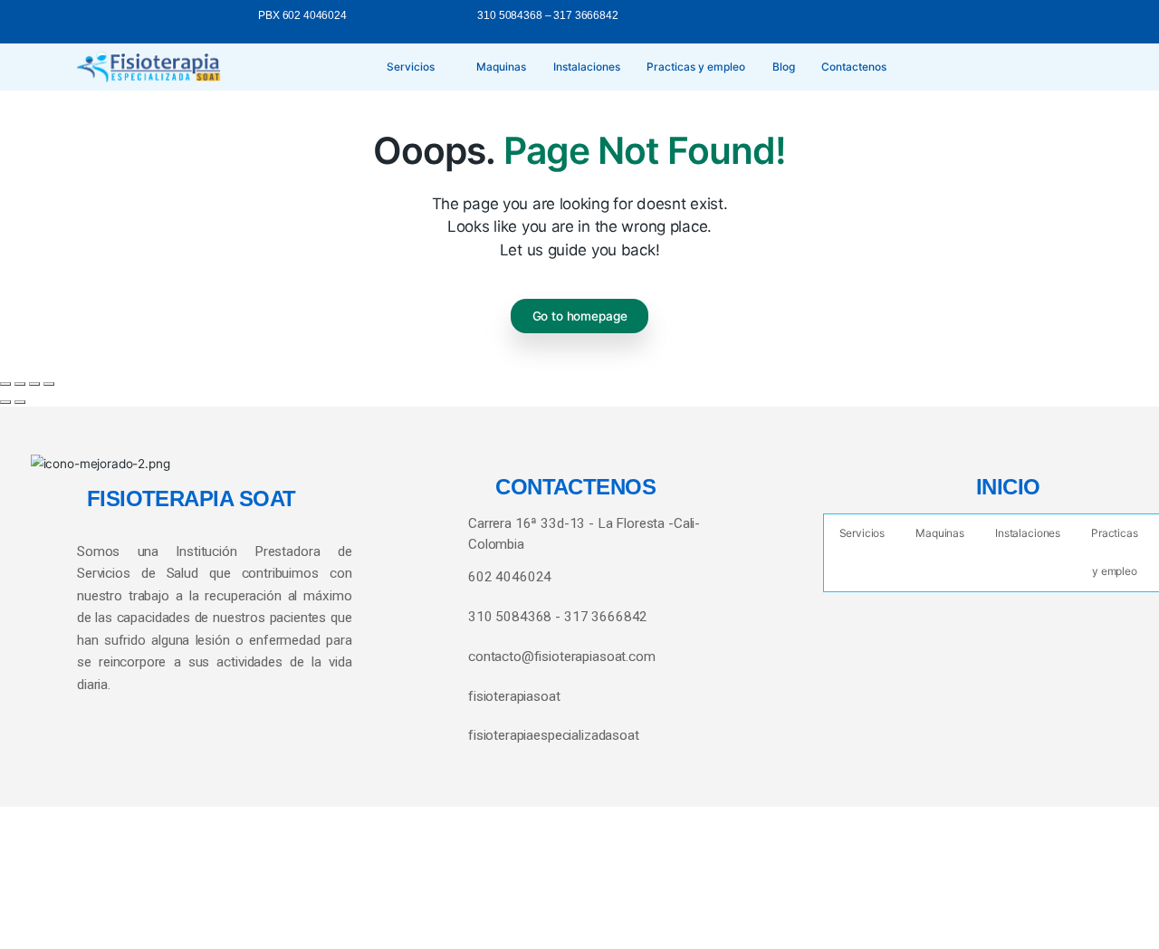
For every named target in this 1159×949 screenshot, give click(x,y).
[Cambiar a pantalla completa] (19, 384)
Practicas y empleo (696, 66)
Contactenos (853, 66)
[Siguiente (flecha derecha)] (19, 402)
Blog (783, 66)
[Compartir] (34, 384)
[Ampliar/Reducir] (5, 384)
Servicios (411, 66)
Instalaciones (586, 66)
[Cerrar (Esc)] (48, 384)
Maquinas (501, 66)
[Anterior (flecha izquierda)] (5, 402)
